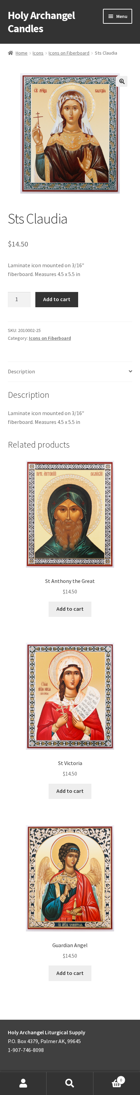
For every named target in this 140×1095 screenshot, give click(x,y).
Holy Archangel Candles (41, 21)
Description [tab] (21, 371)
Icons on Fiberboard (69, 53)
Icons (38, 53)
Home (22, 53)
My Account (23, 1083)
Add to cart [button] (70, 608)
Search (70, 1083)
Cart (107, 1077)
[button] (122, 81)
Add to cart (56, 299)
